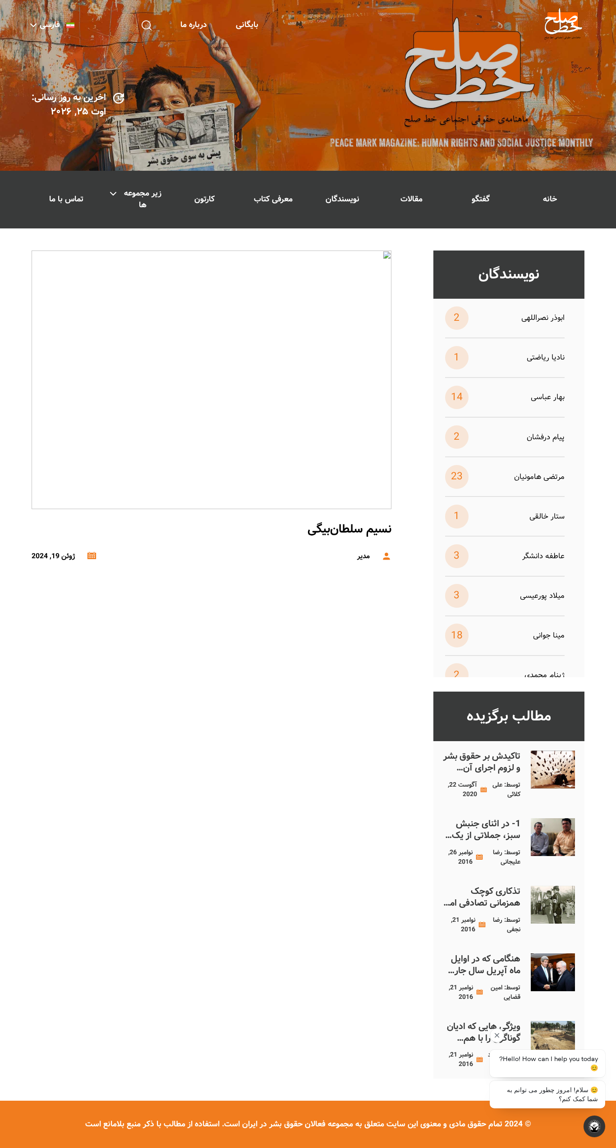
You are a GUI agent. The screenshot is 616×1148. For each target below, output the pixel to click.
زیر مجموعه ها (142, 199)
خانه (550, 199)
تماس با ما (66, 199)
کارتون (204, 199)
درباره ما (193, 25)
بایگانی (247, 25)
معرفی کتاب (273, 199)
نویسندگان (342, 199)
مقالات (411, 199)
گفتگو (481, 199)
